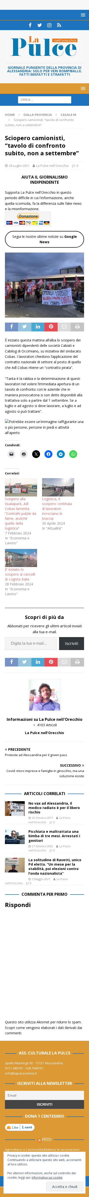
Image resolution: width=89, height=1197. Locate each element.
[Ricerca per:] (44, 99)
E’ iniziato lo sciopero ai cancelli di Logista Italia (20, 574)
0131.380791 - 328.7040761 (24, 1068)
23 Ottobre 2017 (42, 818)
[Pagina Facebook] (30, 25)
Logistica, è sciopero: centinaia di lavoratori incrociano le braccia (57, 508)
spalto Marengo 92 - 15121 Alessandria (34, 1063)
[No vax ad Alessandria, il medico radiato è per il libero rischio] (15, 808)
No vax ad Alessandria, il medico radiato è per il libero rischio (54, 807)
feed (46, 1139)
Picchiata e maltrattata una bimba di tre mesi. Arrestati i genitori (54, 836)
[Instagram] (49, 25)
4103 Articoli (47, 725)
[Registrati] (59, 25)
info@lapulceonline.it (21, 1073)
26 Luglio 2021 (19, 165)
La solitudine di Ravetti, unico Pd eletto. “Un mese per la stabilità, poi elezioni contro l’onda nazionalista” (54, 867)
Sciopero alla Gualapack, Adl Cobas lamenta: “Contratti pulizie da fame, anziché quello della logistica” (20, 513)
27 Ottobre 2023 (42, 846)
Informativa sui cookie (47, 1177)
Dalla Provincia (37, 114)
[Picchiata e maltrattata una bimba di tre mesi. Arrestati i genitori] (15, 836)
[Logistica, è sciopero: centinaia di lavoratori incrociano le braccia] (58, 487)
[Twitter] (39, 25)
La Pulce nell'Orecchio (52, 165)
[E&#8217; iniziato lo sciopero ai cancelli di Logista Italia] (21, 558)
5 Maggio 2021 (41, 879)
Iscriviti (71, 643)
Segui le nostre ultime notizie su (44, 239)
